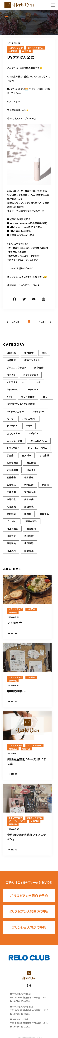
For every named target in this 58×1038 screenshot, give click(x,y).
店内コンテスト (32, 360)
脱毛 (44, 352)
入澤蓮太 (11, 506)
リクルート (33, 389)
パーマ (10, 418)
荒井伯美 (11, 492)
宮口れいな (30, 492)
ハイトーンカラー (15, 411)
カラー (46, 396)
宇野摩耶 (29, 543)
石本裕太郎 (12, 462)
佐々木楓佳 (12, 470)
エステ (29, 426)
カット (10, 396)
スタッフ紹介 (13, 448)
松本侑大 (31, 470)
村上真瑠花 (12, 528)
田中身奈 (39, 367)
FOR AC (11, 374)
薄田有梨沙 (31, 521)
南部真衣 (29, 550)
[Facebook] (14, 299)
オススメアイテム (35, 47)
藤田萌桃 (29, 506)
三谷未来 (11, 477)
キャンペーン (13, 389)
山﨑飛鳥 (11, 352)
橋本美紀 (29, 477)
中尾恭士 (11, 499)
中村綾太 (29, 352)
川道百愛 (11, 536)
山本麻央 (29, 499)
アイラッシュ (38, 411)
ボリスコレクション (16, 367)
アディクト (33, 433)
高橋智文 (11, 484)
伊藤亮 (45, 484)
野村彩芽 (11, 514)
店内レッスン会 (14, 440)
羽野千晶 (26, 51)
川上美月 (11, 550)
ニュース (36, 382)
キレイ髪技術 (28, 396)
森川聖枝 (29, 536)
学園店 (10, 455)
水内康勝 (44, 455)
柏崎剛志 (11, 360)
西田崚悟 (31, 462)
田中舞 (27, 514)
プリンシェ (12, 521)
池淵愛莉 (31, 528)
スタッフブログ (16, 47)
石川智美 (11, 543)
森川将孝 (26, 455)
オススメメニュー (15, 382)
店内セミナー (13, 433)
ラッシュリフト (29, 418)
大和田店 (13, 51)
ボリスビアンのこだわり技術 (21, 404)
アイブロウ (12, 426)
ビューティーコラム (37, 448)
